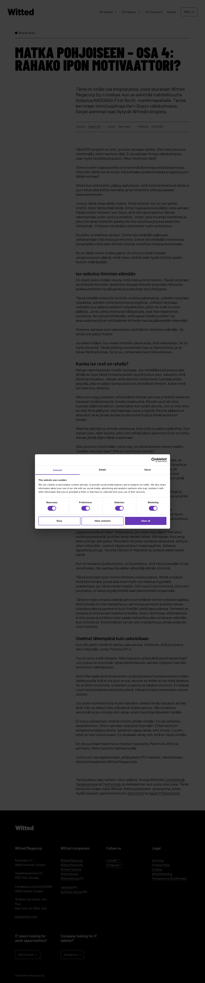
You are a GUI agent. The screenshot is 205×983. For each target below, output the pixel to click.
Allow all (145, 521)
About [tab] (147, 469)
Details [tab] (102, 469)
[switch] (85, 508)
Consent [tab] (57, 470)
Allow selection (102, 521)
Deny (59, 521)
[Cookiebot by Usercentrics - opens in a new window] (153, 460)
